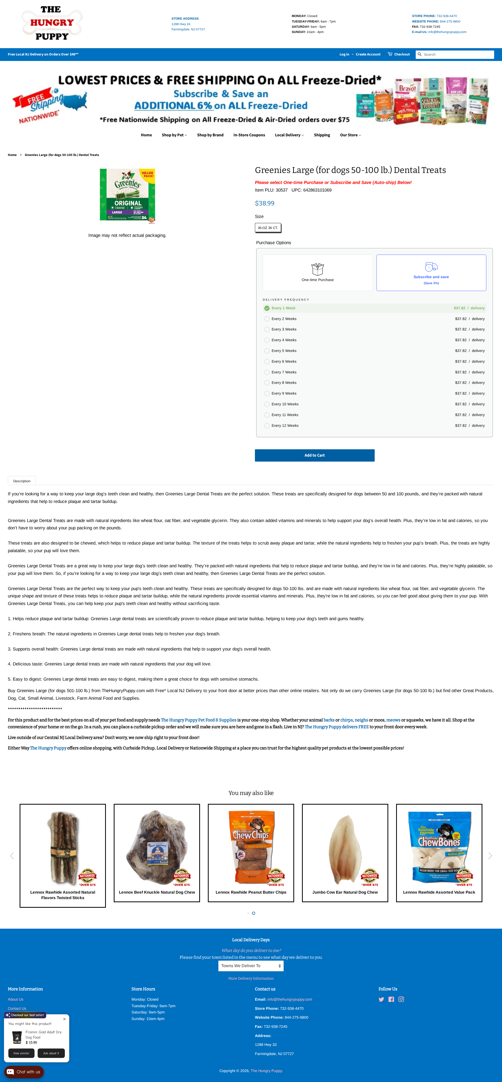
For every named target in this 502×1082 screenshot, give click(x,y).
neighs (361, 719)
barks (329, 719)
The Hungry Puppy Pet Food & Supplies (199, 719)
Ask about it (51, 1053)
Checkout (402, 54)
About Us (15, 999)
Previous (12, 856)
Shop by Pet (173, 135)
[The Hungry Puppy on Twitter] (381, 1000)
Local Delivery (288, 135)
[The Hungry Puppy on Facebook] (391, 1000)
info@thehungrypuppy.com (439, 32)
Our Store (349, 135)
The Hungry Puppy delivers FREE (337, 726)
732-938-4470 (434, 16)
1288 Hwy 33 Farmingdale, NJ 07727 (188, 24)
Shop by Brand (210, 135)
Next (490, 856)
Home (146, 135)
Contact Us (17, 1008)
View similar (21, 1053)
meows (393, 719)
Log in (344, 54)
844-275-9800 (436, 21)
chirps (346, 719)
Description (21, 481)
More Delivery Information (251, 978)
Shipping (322, 135)
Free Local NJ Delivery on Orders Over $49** (43, 54)
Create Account (368, 54)
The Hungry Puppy (48, 747)
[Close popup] (64, 1019)
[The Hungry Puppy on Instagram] (401, 1000)
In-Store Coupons (249, 135)
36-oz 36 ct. (268, 228)
